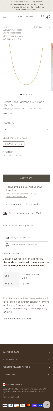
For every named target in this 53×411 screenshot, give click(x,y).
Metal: (15, 138)
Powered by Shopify (11, 397)
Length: (8, 122)
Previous (38, 27)
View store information (16, 196)
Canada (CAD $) (13, 384)
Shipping (8, 204)
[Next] (48, 6)
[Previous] (4, 6)
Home (6, 27)
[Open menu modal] (4, 16)
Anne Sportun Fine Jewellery (31, 389)
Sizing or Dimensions (20, 237)
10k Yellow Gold (13, 144)
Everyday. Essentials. (14, 108)
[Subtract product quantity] (5, 167)
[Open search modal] (42, 16)
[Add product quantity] (14, 167)
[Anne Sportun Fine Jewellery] (26, 16)
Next (48, 27)
